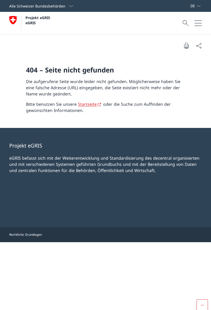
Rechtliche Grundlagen (25, 234)
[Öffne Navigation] (198, 23)
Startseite (87, 104)
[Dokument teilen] (198, 45)
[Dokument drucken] (186, 45)
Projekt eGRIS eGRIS (38, 20)
